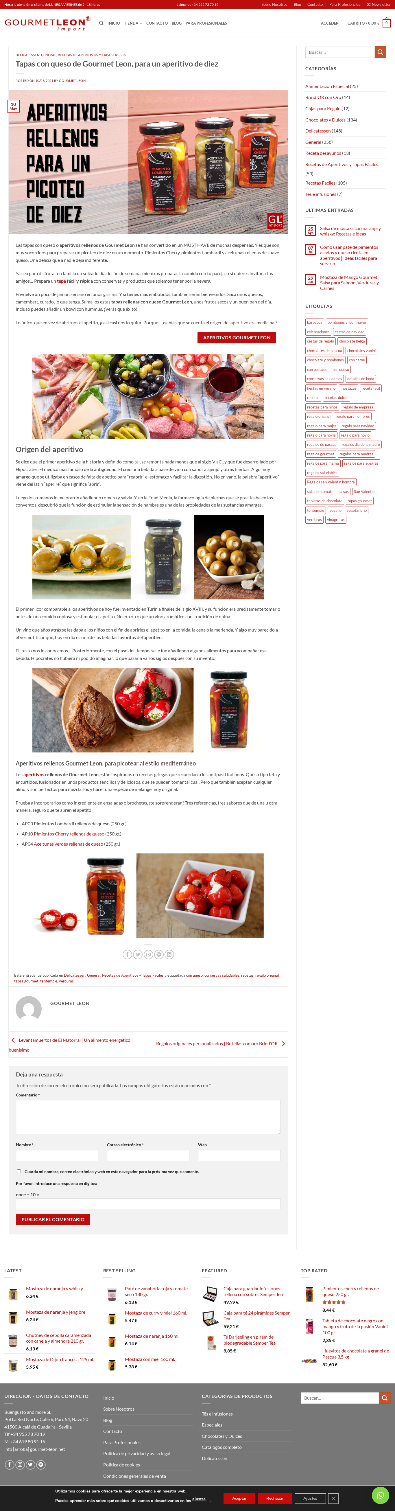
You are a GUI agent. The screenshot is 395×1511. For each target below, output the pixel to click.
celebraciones (318, 332)
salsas (344, 491)
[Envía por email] (148, 954)
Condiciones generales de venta (134, 1476)
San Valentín (364, 491)
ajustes (199, 1499)
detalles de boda (360, 378)
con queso (194, 975)
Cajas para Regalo (323, 108)
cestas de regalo (320, 341)
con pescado (317, 369)
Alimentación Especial (327, 86)
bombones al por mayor (347, 322)
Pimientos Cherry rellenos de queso (69, 833)
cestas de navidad (349, 332)
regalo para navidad (358, 426)
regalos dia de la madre (361, 444)
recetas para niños (322, 407)
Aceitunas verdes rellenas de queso (68, 843)
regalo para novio (355, 435)
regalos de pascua (322, 444)
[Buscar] (101, 23)
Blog (297, 4)
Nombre (25, 1144)
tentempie (48, 981)
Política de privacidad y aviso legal (136, 1453)
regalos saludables (322, 472)
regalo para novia (321, 435)
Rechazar (275, 1498)
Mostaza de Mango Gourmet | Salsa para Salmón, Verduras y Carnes (350, 282)
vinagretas (336, 519)
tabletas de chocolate (324, 500)
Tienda (131, 23)
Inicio (114, 23)
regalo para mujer (321, 426)
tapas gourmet (26, 981)
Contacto (315, 4)
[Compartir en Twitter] (138, 954)
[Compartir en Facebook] (127, 954)
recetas (247, 975)
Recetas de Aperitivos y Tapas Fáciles (92, 55)
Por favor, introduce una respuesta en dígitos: (56, 1183)
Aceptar (239, 1498)
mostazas (349, 388)
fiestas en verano (321, 388)
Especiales (212, 1424)
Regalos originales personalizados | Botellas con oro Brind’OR (217, 1043)
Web (202, 1144)
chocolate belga (352, 341)
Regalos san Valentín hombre (331, 482)
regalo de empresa (358, 407)
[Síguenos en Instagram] (20, 1465)
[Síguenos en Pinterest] (41, 1465)
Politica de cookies (121, 1464)
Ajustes (310, 1498)
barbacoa (314, 322)
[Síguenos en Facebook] (9, 1465)
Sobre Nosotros (274, 4)
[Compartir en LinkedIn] (169, 954)
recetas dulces (336, 397)
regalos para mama (323, 463)
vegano (335, 510)
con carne (357, 360)
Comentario (28, 1094)
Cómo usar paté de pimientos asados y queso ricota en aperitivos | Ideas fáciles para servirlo (349, 255)
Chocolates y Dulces (325, 119)
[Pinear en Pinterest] (159, 954)
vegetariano (357, 510)
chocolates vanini (361, 350)
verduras (66, 981)
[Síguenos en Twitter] (30, 1465)
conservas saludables (221, 975)
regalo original (267, 975)
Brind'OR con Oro (323, 97)
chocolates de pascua (324, 350)
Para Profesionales (344, 4)
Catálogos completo (222, 1447)
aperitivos (33, 774)
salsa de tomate (320, 491)
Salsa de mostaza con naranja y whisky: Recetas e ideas (350, 230)
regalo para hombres (353, 416)
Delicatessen (28, 55)
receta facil (371, 388)
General (48, 55)
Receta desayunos (323, 153)
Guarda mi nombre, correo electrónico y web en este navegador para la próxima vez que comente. (112, 1171)
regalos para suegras (361, 463)
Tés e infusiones (320, 194)
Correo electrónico (125, 1144)
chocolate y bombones (325, 360)
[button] (379, 4)
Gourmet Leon (72, 80)
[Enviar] (380, 52)
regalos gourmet (320, 454)
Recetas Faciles (320, 182)
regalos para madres (356, 454)
